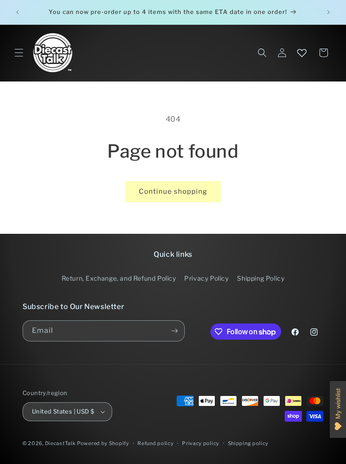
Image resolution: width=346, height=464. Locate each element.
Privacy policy (200, 443)
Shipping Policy (260, 278)
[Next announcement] (328, 12)
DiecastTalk (60, 443)
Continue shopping (173, 191)
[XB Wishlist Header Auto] (302, 53)
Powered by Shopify (103, 443)
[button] (19, 53)
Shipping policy (248, 443)
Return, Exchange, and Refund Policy (119, 278)
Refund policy (155, 443)
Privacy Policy (206, 278)
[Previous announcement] (17, 12)
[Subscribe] (174, 330)
